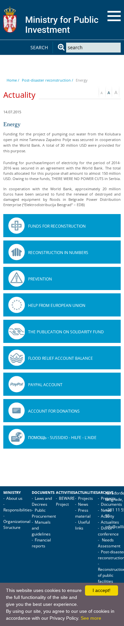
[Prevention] (16, 278)
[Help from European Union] (16, 305)
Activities (65, 492)
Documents (43, 492)
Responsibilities (17, 510)
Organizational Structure (16, 524)
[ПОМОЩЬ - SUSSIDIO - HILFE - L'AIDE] (16, 437)
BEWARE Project (65, 501)
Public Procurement (44, 513)
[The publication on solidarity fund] (16, 331)
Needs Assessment (109, 543)
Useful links (82, 525)
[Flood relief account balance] (16, 358)
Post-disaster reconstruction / (47, 80)
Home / (13, 80)
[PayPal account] (16, 384)
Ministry (12, 492)
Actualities (86, 492)
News (83, 504)
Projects (85, 498)
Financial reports (41, 543)
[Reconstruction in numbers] (16, 252)
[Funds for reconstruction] (16, 225)
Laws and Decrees (42, 501)
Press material (83, 513)
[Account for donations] (16, 410)
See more (91, 618)
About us (14, 498)
